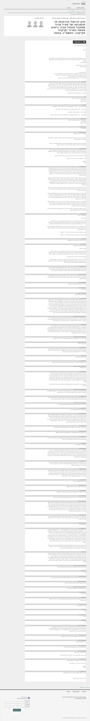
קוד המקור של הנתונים (85, 687)
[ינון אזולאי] (41, 24)
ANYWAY (28, 704)
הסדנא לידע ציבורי (22, 698)
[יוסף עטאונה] (29, 24)
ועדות (68, 8)
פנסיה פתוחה (27, 706)
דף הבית (83, 11)
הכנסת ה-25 (72, 11)
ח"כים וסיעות (80, 8)
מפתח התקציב (27, 700)
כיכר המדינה (27, 702)
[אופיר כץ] (35, 24)
